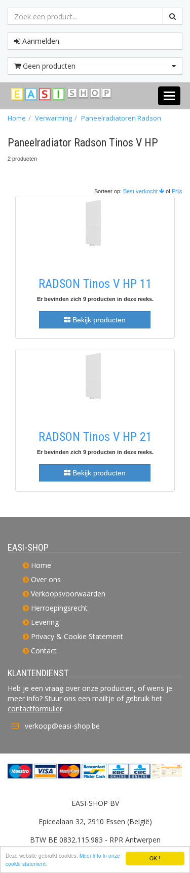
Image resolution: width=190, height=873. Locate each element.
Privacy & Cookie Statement (77, 636)
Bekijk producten (98, 320)
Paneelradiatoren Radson (121, 118)
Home (17, 118)
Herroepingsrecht (59, 608)
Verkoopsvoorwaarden (68, 593)
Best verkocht (141, 191)
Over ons (46, 579)
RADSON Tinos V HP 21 (95, 437)
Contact (44, 650)
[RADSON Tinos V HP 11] (95, 231)
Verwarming (53, 118)
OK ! (154, 858)
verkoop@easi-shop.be (62, 726)
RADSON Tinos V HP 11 (95, 284)
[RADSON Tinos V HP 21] (95, 384)
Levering (45, 622)
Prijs (177, 191)
